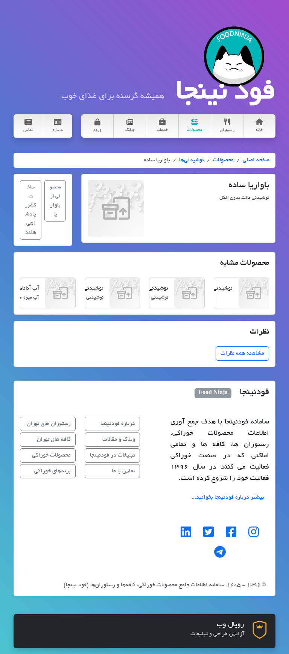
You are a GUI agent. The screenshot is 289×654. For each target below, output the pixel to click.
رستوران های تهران (49, 424)
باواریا (55, 201)
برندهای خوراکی (52, 471)
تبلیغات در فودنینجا (112, 455)
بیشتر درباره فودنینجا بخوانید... (228, 498)
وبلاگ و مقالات (118, 440)
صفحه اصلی (256, 160)
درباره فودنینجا (117, 424)
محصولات (223, 160)
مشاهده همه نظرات (242, 354)
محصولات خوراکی (51, 455)
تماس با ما (123, 471)
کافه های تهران (54, 440)
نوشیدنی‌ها (191, 160)
